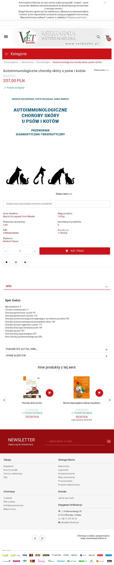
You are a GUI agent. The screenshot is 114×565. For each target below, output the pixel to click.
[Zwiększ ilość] (34, 251)
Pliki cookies (9, 502)
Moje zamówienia (66, 477)
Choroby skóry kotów (32, 403)
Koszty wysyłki (11, 470)
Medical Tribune (10, 241)
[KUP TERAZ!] (49, 393)
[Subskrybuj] (109, 441)
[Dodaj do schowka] (6, 262)
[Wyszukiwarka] (97, 37)
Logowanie (63, 470)
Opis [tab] (8, 286)
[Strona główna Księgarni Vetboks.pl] (27, 37)
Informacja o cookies (85, 536)
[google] (42, 538)
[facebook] (35, 538)
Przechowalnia (65, 481)
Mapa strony (10, 509)
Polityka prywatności (77, 17)
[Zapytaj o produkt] (16, 262)
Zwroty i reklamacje (13, 473)
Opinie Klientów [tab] (16, 355)
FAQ (5, 477)
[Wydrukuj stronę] (25, 262)
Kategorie (18, 54)
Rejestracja (63, 466)
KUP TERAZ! (77, 250)
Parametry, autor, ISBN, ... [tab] (22, 349)
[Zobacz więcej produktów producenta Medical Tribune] (101, 70)
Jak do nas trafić (66, 498)
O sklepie (8, 498)
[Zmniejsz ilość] (5, 251)
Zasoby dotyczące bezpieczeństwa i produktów (29, 204)
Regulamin (9, 466)
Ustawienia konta (66, 473)
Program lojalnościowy (69, 485)
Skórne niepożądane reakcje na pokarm (81, 403)
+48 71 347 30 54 (68, 519)
